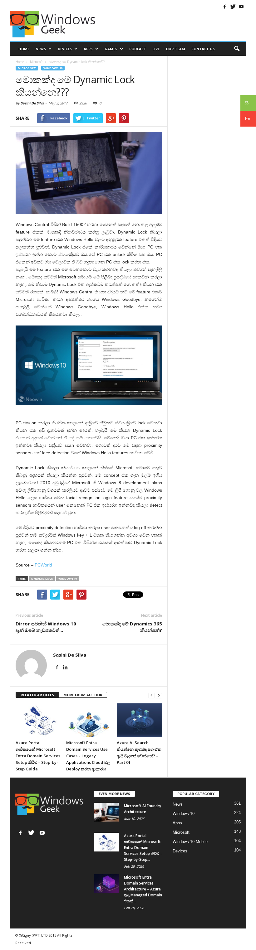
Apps (88, 48)
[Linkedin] (65, 667)
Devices (65, 48)
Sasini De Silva (32, 103)
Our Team (175, 48)
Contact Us (203, 48)
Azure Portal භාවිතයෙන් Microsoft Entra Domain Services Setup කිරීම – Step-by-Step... (143, 847)
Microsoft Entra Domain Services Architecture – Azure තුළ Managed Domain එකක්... (143, 889)
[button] (237, 49)
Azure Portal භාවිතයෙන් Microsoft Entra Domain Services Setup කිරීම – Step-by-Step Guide (38, 756)
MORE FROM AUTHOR (82, 694)
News (41, 48)
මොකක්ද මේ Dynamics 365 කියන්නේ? (132, 626)
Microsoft (27, 68)
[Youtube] (241, 6)
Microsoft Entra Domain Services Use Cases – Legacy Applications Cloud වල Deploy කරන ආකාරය (88, 756)
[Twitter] (233, 6)
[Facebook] (224, 6)
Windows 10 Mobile (190, 841)
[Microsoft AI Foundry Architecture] (106, 812)
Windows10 (67, 578)
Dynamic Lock (42, 578)
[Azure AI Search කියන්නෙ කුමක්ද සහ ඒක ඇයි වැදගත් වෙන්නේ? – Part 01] (139, 720)
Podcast (137, 48)
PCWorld (43, 564)
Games (111, 48)
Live (156, 48)
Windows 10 (52, 68)
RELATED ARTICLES (37, 694)
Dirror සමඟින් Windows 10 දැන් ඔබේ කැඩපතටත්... (46, 626)
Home (23, 48)
